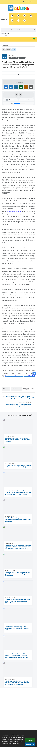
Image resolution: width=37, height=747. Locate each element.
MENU (5, 39)
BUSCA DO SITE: (6, 27)
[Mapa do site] (18, 20)
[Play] (16, 95)
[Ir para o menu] (33, 20)
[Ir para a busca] (11, 24)
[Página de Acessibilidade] (25, 20)
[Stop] (20, 95)
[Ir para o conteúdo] (30, 20)
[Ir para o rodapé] (15, 24)
